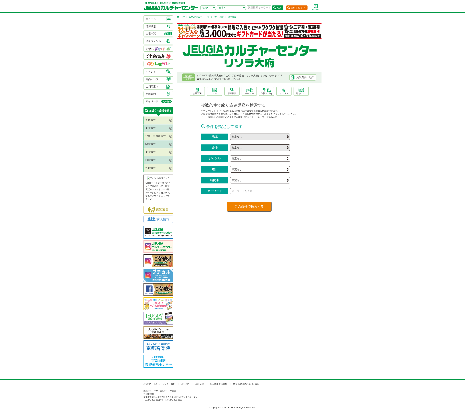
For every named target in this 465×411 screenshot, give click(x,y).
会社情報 (199, 384)
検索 (279, 7)
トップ (182, 17)
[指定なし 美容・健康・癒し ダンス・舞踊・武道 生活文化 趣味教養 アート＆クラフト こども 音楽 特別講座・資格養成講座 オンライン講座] (260, 158)
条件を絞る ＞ (298, 7)
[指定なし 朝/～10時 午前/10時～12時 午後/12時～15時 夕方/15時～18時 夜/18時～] (260, 180)
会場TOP (197, 93)
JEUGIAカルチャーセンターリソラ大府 (206, 17)
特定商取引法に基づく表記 (246, 384)
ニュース (214, 93)
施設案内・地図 (305, 77)
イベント (284, 93)
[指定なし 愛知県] (260, 137)
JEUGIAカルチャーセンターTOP (159, 384)
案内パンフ (301, 93)
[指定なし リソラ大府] (260, 147)
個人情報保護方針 (218, 384)
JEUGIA (185, 384)
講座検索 (232, 93)
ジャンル (249, 93)
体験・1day (266, 93)
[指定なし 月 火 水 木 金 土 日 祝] (260, 169)
